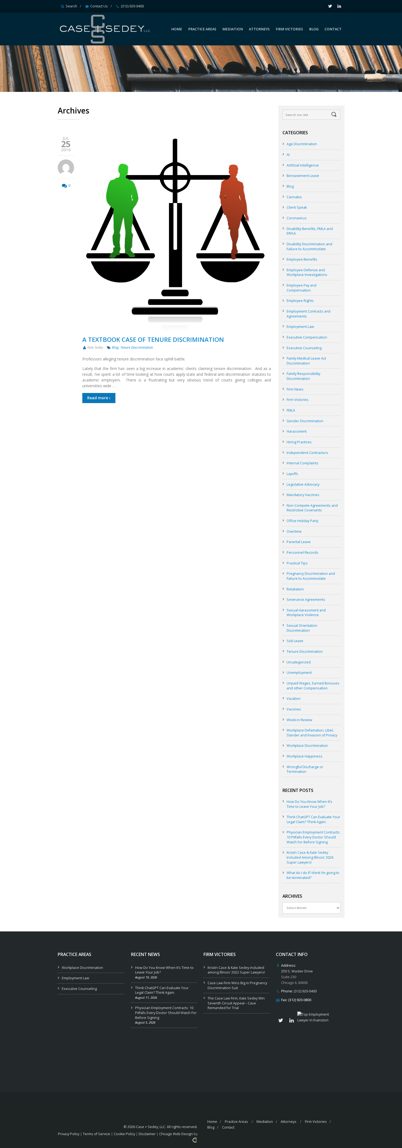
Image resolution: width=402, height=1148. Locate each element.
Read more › (98, 397)
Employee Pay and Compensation (301, 288)
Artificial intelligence (303, 165)
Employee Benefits (302, 259)
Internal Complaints (302, 463)
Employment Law (300, 326)
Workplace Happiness (304, 756)
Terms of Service (96, 1134)
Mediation (265, 1121)
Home (212, 1121)
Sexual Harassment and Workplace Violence (306, 612)
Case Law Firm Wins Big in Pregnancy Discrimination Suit (237, 985)
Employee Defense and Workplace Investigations (307, 272)
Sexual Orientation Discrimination (302, 628)
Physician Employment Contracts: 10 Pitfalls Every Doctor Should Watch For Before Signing (313, 837)
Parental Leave (299, 542)
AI (288, 154)
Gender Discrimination (305, 421)
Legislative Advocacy (303, 484)
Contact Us (99, 6)
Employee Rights (300, 300)
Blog (115, 347)
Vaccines (294, 709)
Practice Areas (236, 1121)
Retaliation (295, 589)
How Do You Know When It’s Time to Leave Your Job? (309, 804)
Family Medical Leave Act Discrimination (306, 361)
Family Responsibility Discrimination (303, 376)
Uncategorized (299, 662)
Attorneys (288, 1121)
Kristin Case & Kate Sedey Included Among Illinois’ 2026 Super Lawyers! (310, 857)
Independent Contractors (307, 452)
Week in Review (299, 720)
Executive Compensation (307, 337)
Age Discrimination (302, 144)
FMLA (291, 410)
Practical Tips (297, 563)
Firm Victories (297, 399)
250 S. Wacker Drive (297, 971)
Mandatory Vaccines (303, 495)
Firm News (295, 389)
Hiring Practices (299, 442)
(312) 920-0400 (132, 6)
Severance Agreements (306, 599)
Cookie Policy (124, 1134)
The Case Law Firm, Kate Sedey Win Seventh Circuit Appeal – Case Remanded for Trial (236, 1003)
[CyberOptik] (194, 1139)
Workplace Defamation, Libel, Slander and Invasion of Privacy (312, 733)
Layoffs (292, 473)
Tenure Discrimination (136, 347)
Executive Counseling (304, 348)
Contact (228, 1127)
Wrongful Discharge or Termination (305, 769)
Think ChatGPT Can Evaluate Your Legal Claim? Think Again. (313, 819)
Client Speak (297, 207)
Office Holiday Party (302, 520)
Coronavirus (297, 218)
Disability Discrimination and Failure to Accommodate (309, 246)
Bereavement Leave (303, 175)
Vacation (294, 698)
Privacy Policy (68, 1134)
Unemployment (299, 672)
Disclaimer (147, 1134)
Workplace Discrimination (307, 745)
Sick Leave (295, 641)
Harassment (297, 431)
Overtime (294, 531)
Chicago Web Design (176, 1134)
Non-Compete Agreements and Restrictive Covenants (312, 508)
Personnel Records (302, 552)
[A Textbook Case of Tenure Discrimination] (176, 234)
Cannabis (294, 197)
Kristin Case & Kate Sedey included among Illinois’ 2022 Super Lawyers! (236, 970)
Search (71, 6)
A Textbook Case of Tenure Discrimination (153, 339)
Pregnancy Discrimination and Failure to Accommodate (311, 576)
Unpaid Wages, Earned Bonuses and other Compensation (313, 685)
